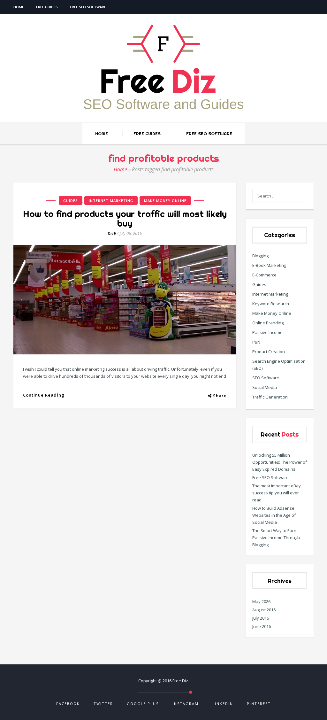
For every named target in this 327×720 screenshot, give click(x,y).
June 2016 (261, 626)
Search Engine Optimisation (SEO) (279, 364)
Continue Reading (44, 395)
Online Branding (268, 323)
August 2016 (264, 610)
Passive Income (267, 332)
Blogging (260, 256)
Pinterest (259, 703)
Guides (70, 200)
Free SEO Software (88, 6)
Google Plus (143, 703)
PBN (256, 342)
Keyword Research (270, 303)
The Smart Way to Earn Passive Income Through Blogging (276, 537)
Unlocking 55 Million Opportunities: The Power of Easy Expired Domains (279, 462)
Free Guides (47, 6)
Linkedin (222, 703)
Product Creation (268, 351)
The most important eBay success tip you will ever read (276, 493)
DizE (112, 233)
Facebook (68, 703)
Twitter (103, 703)
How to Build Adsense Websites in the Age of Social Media (274, 515)
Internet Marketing (111, 200)
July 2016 (260, 618)
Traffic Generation (270, 397)
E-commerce (264, 275)
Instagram (185, 703)
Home (18, 6)
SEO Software (265, 378)
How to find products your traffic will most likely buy (125, 218)
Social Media (264, 387)
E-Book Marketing (269, 265)
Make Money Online (165, 200)
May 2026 (261, 601)
